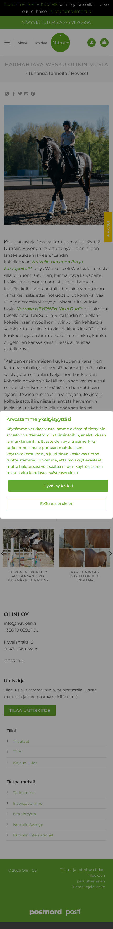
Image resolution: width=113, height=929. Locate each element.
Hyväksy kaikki (58, 485)
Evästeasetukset (56, 503)
